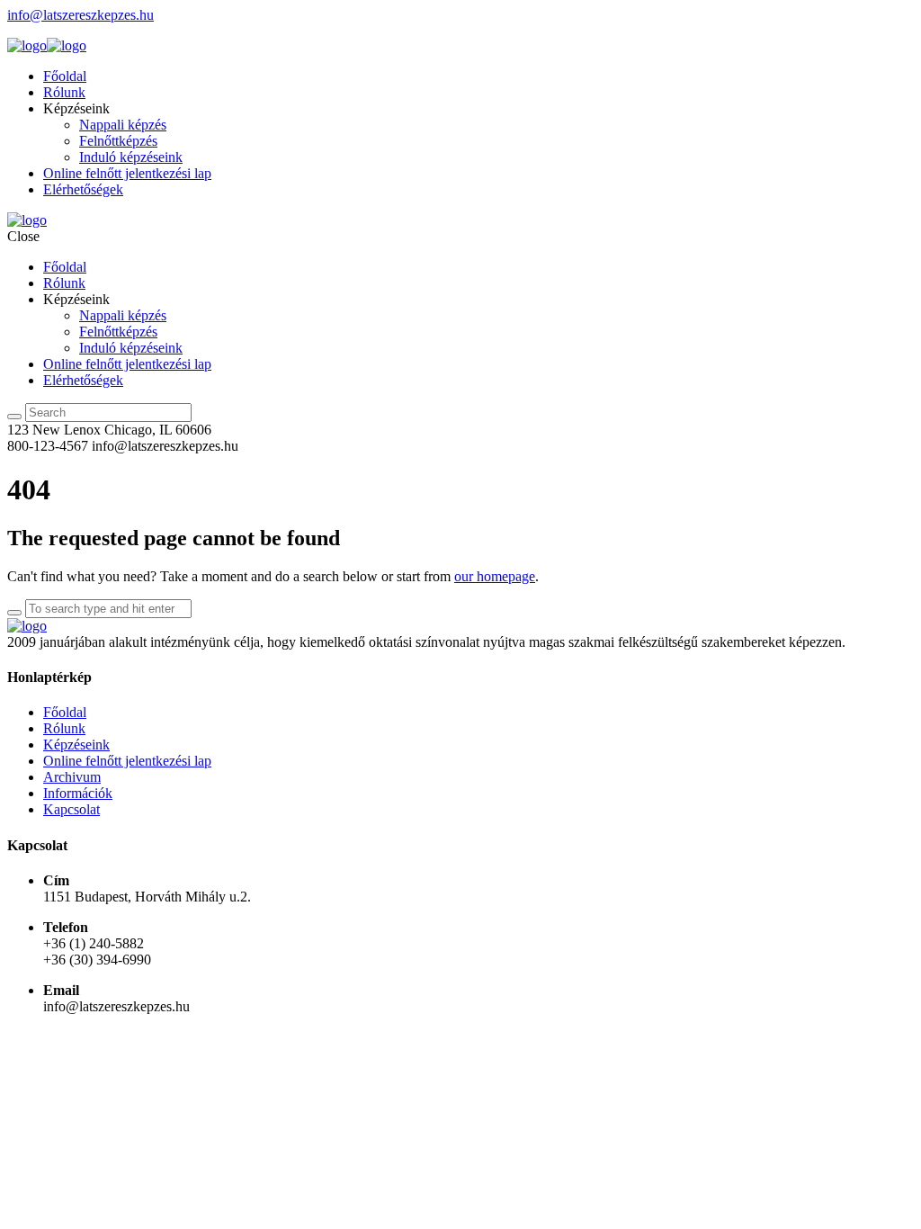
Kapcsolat (71, 809)
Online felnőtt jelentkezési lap (127, 173)
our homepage (494, 576)
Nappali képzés (122, 124)
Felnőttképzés (118, 140)
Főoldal (64, 76)
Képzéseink (76, 744)
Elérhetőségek (83, 189)
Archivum (72, 777)
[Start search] (14, 416)
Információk (77, 793)
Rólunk (64, 92)
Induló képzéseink (131, 157)
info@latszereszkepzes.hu (80, 14)
